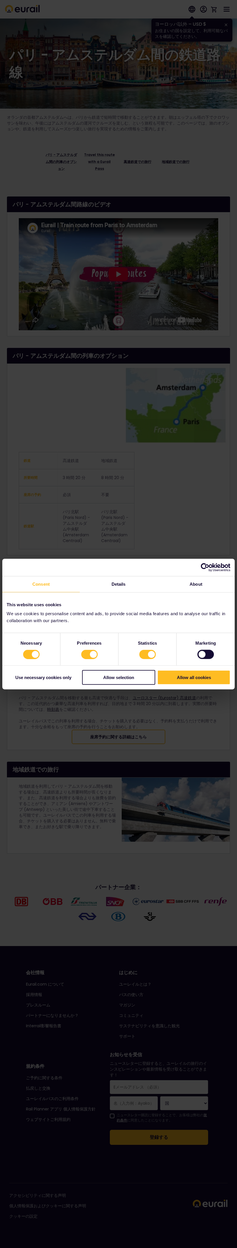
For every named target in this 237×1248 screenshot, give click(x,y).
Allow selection (118, 677)
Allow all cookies (194, 677)
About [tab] (196, 583)
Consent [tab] (41, 583)
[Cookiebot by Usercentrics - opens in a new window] (205, 567)
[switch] (89, 654)
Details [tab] (119, 583)
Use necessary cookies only (43, 677)
